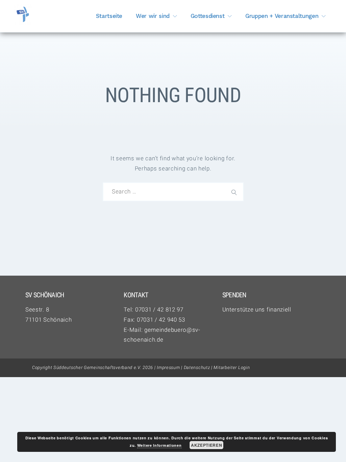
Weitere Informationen (159, 445)
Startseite (109, 16)
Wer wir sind (153, 16)
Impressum (168, 367)
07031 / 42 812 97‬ (159, 309)
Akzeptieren (206, 445)
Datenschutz (197, 367)
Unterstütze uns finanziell (256, 309)
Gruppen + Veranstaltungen (281, 16)
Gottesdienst (208, 16)
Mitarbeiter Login (232, 367)
